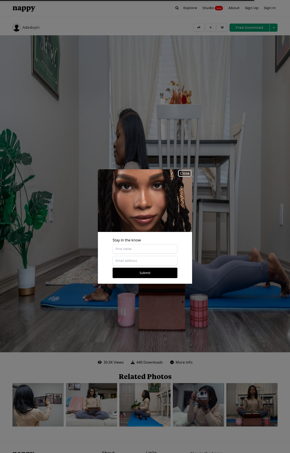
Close (184, 173)
